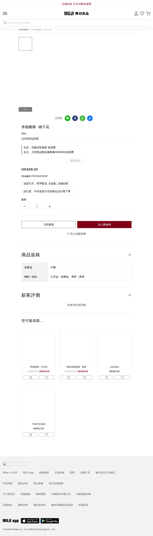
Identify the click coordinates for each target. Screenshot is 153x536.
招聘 (72, 472)
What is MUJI (10, 472)
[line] (67, 118)
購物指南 (44, 472)
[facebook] (75, 118)
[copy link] (90, 118)
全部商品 (24, 29)
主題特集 (59, 472)
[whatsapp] (82, 118)
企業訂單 (85, 472)
